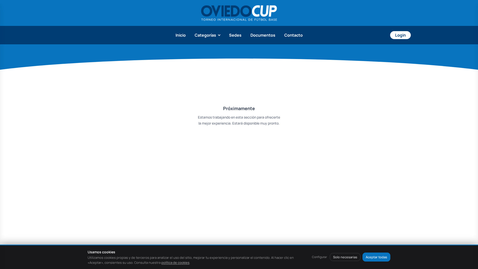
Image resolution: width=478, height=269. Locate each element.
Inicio (181, 35)
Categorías (205, 35)
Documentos (262, 35)
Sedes (235, 35)
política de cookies (175, 262)
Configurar (319, 257)
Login (400, 35)
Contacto (293, 35)
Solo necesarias (345, 257)
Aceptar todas (376, 257)
